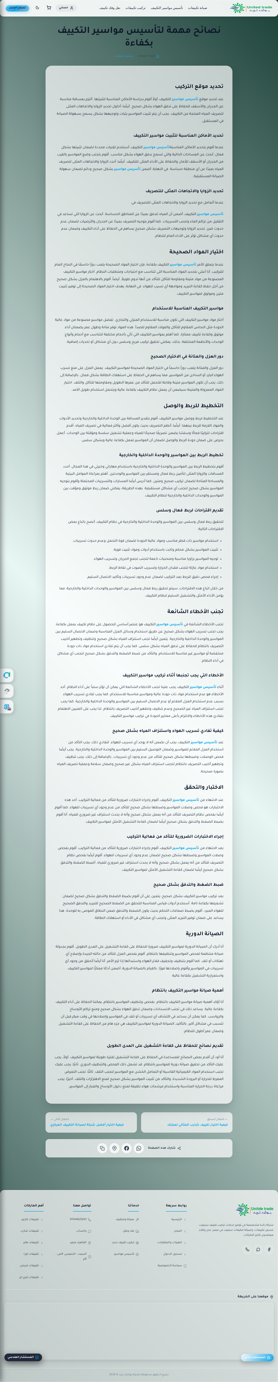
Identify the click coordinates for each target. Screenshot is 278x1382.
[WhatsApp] (258, 1249)
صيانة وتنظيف (125, 1219)
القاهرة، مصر (78, 1242)
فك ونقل (128, 1231)
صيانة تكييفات (197, 8)
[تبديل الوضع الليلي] (37, 8)
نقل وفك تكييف (109, 8)
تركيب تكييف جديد (123, 1242)
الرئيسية (176, 1219)
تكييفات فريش (29, 1265)
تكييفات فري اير (29, 1277)
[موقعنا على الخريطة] (114, 1148)
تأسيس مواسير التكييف (167, 8)
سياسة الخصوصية (170, 1265)
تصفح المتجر (17, 8)
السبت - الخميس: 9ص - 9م (71, 1257)
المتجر (178, 1231)
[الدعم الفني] (6, 675)
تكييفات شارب (29, 1231)
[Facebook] (269, 1249)
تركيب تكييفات (136, 8)
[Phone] (247, 1249)
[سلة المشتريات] (49, 8)
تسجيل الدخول (172, 1254)
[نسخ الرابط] (102, 1148)
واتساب (81, 1231)
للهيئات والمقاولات (169, 1242)
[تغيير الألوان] (6, 691)
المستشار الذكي (254, 1357)
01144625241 (78, 1219)
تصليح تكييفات (123, 56)
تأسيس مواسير (185, 99)
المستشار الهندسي (21, 1357)
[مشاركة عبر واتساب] (139, 1148)
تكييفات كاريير (30, 1219)
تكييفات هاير (31, 1242)
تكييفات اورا (31, 1254)
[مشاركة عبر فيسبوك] (127, 1148)
